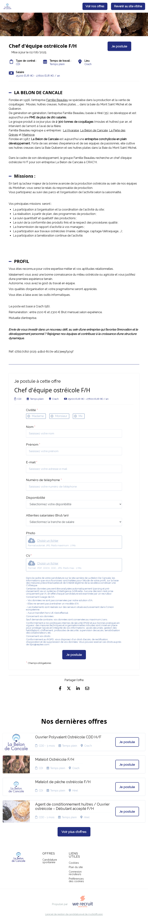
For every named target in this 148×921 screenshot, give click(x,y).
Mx (80, 416)
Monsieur (61, 416)
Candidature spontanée (49, 861)
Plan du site (76, 867)
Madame (38, 416)
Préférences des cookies (76, 880)
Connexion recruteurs (75, 873)
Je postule (74, 654)
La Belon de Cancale (94, 130)
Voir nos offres (95, 6)
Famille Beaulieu (57, 100)
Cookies (74, 862)
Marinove (28, 134)
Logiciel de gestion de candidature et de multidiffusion (74, 914)
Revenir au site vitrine (128, 6)
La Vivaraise (71, 130)
